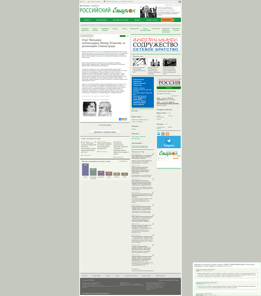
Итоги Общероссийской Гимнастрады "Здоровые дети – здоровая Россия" (142, 217)
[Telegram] (126, 119)
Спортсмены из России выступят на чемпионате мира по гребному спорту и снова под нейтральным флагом (169, 70)
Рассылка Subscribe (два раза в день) (154, 286)
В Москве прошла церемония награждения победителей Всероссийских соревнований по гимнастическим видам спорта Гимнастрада (140, 170)
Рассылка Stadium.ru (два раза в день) (154, 287)
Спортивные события (130, 276)
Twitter (153, 285)
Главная (84, 25)
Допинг (137, 20)
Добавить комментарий (105, 132)
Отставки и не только (120, 20)
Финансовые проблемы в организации (166, 30)
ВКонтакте (158, 285)
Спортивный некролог (105, 29)
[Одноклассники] (123, 119)
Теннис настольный (160, 116)
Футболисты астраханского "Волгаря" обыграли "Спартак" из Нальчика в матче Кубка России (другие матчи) (121, 148)
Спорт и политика (95, 29)
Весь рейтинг (122, 161)
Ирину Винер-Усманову (112, 53)
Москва (134, 129)
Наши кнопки (146, 276)
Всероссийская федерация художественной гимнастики (140, 146)
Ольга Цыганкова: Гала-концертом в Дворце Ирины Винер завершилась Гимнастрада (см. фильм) (142, 156)
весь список (174, 96)
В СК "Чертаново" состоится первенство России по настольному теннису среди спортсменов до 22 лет (88, 147)
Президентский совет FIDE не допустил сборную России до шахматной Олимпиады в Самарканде (154, 70)
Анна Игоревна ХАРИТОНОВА (204, 293)
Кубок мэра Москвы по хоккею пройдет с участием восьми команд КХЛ (104, 145)
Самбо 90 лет (156, 28)
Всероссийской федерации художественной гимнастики (104, 52)
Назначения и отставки (176, 29)
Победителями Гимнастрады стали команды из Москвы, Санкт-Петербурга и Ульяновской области (141, 226)
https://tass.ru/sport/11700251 (102, 96)
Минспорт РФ (134, 28)
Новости (87, 20)
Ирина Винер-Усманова (138, 136)
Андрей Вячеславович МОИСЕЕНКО (205, 269)
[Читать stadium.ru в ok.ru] (169, 154)
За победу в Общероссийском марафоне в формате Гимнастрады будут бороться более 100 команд (141, 248)
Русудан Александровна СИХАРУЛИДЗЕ (206, 282)
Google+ (163, 285)
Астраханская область (161, 127)
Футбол (124, 28)
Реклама (148, 289)
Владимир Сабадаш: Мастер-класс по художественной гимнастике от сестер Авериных (142, 195)
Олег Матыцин (98, 51)
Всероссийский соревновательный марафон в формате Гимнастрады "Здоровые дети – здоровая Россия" (141, 208)
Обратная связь (160, 276)
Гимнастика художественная (140, 119)
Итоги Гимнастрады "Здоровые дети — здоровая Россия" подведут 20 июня (142, 237)
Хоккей (115, 28)
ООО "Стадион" (175, 280)
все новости (135, 269)
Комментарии (102, 20)
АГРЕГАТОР (166, 20)
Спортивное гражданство (85, 29)
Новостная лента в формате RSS (153, 284)
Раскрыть (169, 88)
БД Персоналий (226, 266)
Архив (117, 276)
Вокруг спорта (152, 20)
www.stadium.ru (116, 286)
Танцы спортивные (137, 121)
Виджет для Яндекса (150, 288)
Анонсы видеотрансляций (145, 29)
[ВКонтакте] (120, 119)
